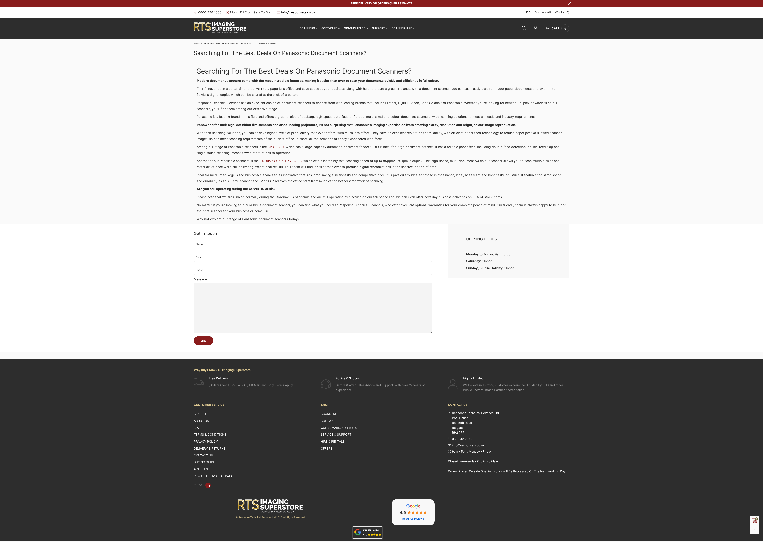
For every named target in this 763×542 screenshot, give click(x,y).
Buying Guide (204, 462)
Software (329, 421)
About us (201, 421)
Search (200, 414)
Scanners (307, 28)
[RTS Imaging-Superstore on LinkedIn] (208, 485)
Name (199, 244)
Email (199, 257)
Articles (201, 469)
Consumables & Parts (339, 428)
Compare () (542, 12)
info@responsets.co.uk (298, 12)
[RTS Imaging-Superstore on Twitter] (200, 485)
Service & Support (336, 434)
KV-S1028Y (276, 147)
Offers (326, 448)
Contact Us (203, 455)
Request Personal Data (213, 476)
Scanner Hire (402, 28)
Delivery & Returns (210, 448)
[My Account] (536, 28)
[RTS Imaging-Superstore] (220, 27)
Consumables (354, 28)
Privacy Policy (206, 441)
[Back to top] (754, 529)
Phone (200, 270)
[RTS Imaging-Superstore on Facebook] (195, 485)
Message (200, 279)
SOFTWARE (329, 28)
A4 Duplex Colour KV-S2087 (280, 161)
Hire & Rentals (333, 441)
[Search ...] (524, 28)
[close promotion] (569, 3)
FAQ (196, 428)
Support (378, 28)
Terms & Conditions (210, 434)
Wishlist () (562, 12)
